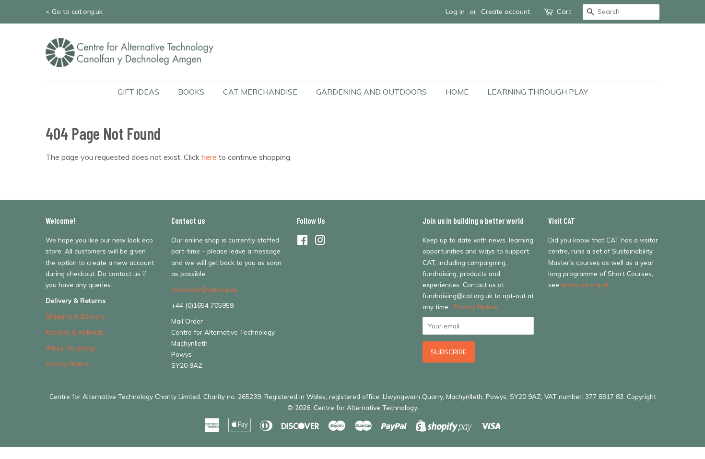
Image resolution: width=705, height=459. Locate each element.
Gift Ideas (138, 92)
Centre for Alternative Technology (365, 407)
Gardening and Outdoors (371, 92)
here (209, 157)
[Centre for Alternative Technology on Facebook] (302, 242)
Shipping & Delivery (75, 316)
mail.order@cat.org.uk (204, 289)
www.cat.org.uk (585, 284)
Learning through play (537, 92)
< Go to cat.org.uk (74, 11)
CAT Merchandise (260, 92)
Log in (455, 11)
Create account (505, 11)
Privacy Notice (67, 364)
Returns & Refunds (75, 332)
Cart (564, 11)
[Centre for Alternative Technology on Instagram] (320, 242)
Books (191, 92)
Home (457, 92)
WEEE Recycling (70, 348)
